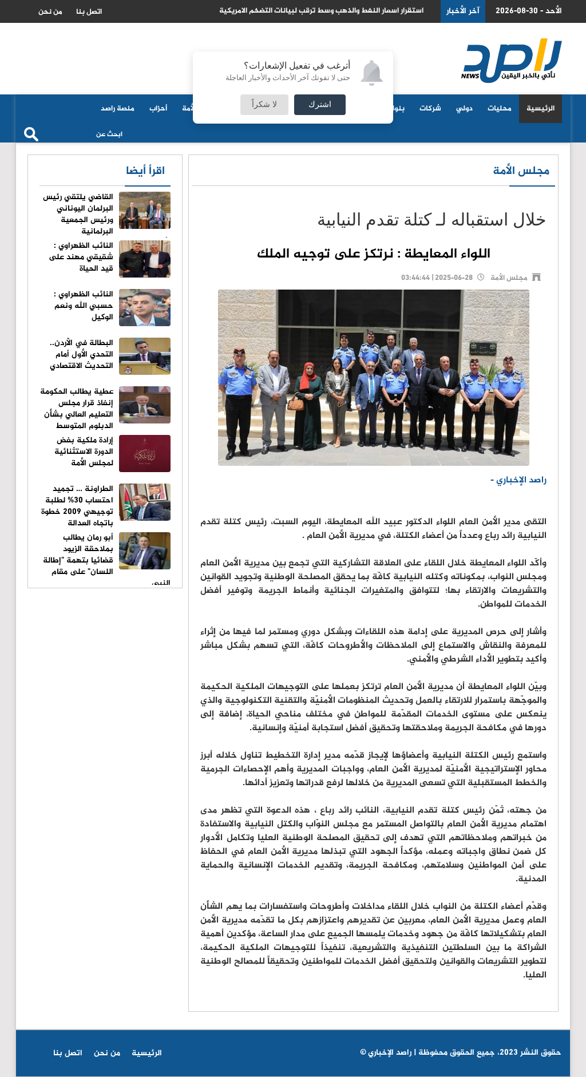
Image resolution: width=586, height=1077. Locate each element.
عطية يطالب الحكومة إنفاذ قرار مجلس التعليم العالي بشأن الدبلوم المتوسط (76, 409)
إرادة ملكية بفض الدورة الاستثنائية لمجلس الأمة (83, 452)
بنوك (396, 108)
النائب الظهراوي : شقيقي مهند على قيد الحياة (81, 257)
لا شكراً (264, 105)
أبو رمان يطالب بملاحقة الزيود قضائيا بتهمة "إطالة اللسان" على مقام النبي (107, 560)
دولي (464, 108)
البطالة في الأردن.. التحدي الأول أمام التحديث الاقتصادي (81, 354)
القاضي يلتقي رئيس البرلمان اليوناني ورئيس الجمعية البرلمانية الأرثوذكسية (107, 220)
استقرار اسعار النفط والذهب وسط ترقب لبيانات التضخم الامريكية (321, 11)
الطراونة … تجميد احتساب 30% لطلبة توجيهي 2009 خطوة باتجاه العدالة (77, 506)
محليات (500, 108)
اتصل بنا (89, 12)
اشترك (319, 105)
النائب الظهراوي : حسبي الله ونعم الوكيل (83, 306)
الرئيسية (540, 108)
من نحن (50, 12)
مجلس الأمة (521, 171)
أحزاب (158, 108)
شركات (430, 108)
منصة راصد (117, 108)
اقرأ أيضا (145, 171)
